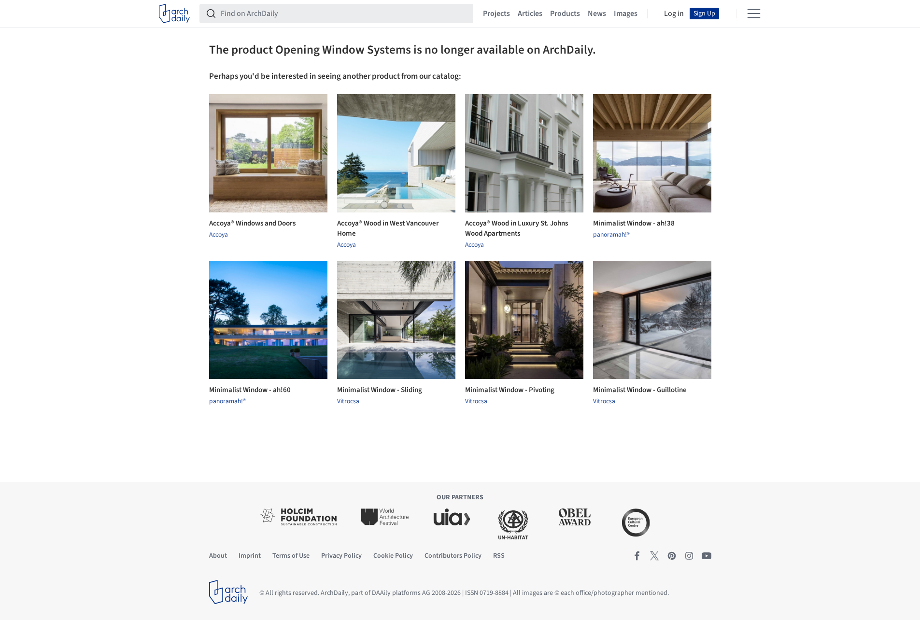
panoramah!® (611, 235)
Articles (530, 13)
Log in (674, 13)
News (597, 13)
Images (625, 13)
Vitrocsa (348, 401)
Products (565, 13)
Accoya (218, 235)
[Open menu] (754, 13)
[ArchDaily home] (174, 13)
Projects (496, 13)
